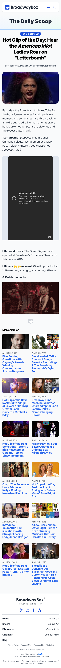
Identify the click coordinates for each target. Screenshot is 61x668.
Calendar (7, 634)
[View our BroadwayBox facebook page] (33, 610)
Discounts (8, 629)
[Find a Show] (54, 7)
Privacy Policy (13, 645)
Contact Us (52, 629)
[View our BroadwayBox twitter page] (21, 610)
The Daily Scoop (30, 21)
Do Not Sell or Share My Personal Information (31, 656)
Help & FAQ (52, 623)
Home (5, 618)
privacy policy (44, 661)
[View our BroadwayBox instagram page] (27, 610)
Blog (4, 639)
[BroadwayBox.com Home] (21, 7)
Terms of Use (26, 645)
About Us (54, 618)
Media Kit (49, 645)
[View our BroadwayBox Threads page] (39, 610)
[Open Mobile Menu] (48, 7)
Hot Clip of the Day (30, 34)
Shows (6, 623)
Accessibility (39, 645)
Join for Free (52, 634)
